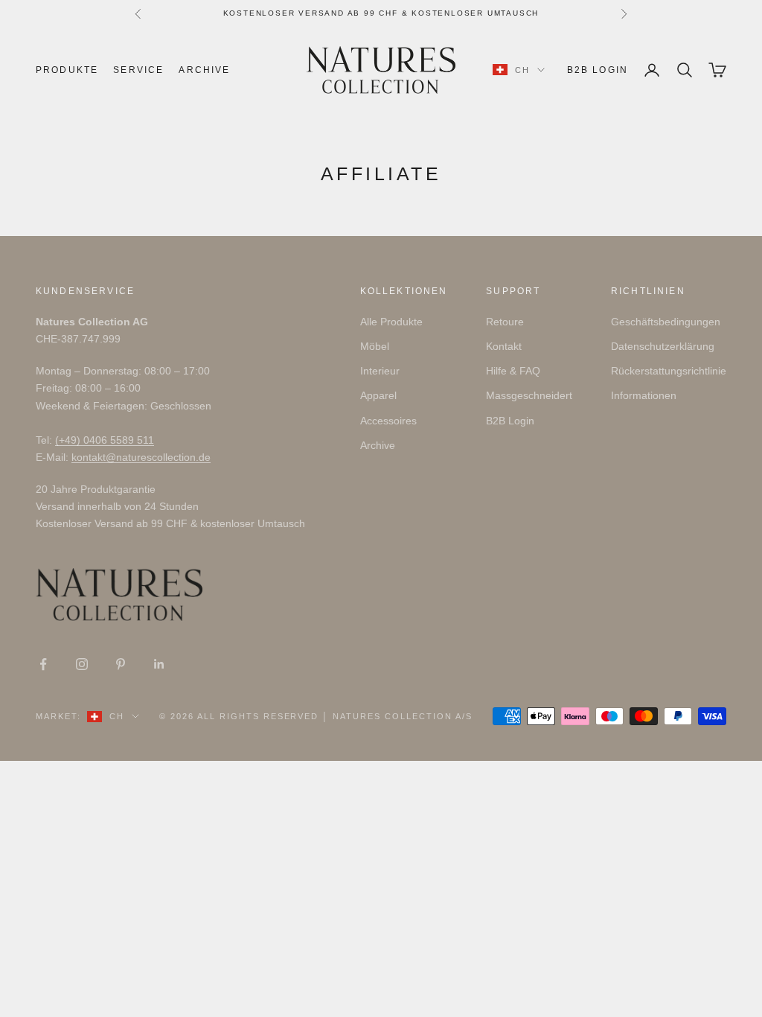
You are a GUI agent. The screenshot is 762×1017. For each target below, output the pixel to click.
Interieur (380, 371)
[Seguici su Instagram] (81, 664)
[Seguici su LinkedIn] (159, 664)
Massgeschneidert (529, 395)
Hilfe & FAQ (513, 371)
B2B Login (597, 70)
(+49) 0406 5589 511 (104, 440)
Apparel (378, 395)
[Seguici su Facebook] (43, 664)
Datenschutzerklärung (662, 346)
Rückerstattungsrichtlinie (668, 371)
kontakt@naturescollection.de (141, 457)
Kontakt (504, 346)
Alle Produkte (391, 322)
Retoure (505, 322)
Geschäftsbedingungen (665, 322)
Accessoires (388, 421)
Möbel (374, 346)
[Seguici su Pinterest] (120, 664)
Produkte (67, 70)
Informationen (643, 395)
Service (138, 70)
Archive (204, 70)
